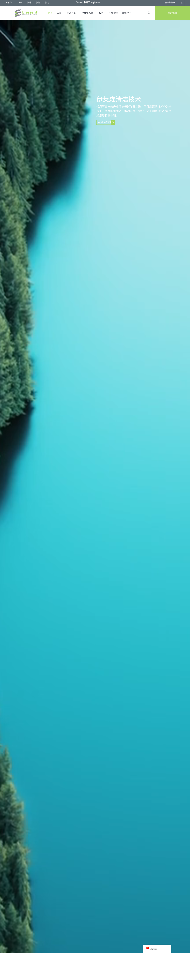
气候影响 (113, 12)
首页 (50, 12)
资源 (38, 3)
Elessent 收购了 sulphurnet (88, 3)
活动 (29, 3)
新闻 (47, 3)
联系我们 (172, 12)
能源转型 (126, 12)
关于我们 (9, 3)
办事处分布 (170, 3)
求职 (20, 3)
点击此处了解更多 (105, 122)
